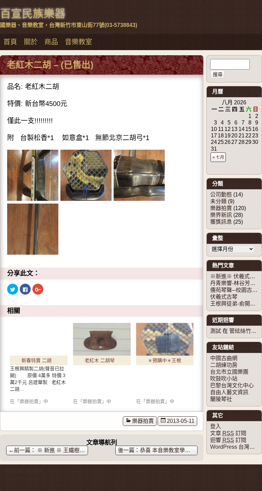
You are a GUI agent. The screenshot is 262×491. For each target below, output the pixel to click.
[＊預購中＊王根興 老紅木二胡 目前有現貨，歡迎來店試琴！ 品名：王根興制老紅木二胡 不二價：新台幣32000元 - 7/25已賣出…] (165, 339)
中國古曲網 (223, 358)
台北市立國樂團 (229, 372)
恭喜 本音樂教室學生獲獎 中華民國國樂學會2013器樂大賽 (169, 450)
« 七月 (218, 157)
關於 (31, 42)
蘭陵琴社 (221, 399)
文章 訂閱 (228, 433)
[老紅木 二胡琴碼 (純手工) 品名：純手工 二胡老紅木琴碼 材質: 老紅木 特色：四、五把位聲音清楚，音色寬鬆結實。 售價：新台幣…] (102, 339)
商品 (51, 42)
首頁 (10, 42)
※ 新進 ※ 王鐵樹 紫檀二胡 (48, 450)
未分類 (218, 201)
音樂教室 (78, 42)
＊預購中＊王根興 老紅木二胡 (164, 361)
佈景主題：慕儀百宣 (23, 471)
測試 (215, 331)
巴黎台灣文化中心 (232, 385)
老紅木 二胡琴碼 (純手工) (100, 361)
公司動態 (221, 194)
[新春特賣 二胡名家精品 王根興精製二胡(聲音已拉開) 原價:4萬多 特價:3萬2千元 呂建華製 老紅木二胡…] (38, 362)
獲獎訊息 (221, 222)
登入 (215, 426)
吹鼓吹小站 (223, 379)
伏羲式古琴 (223, 297)
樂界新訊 (221, 215)
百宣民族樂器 (33, 14)
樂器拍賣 (143, 421)
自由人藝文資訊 (229, 392)
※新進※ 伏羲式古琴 (235, 276)
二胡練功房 (223, 365)
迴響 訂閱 (228, 440)
